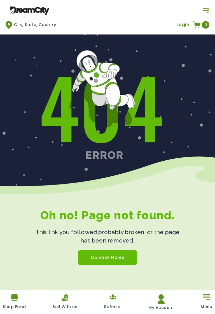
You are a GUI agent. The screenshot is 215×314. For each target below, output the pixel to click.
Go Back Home (107, 257)
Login (183, 24)
